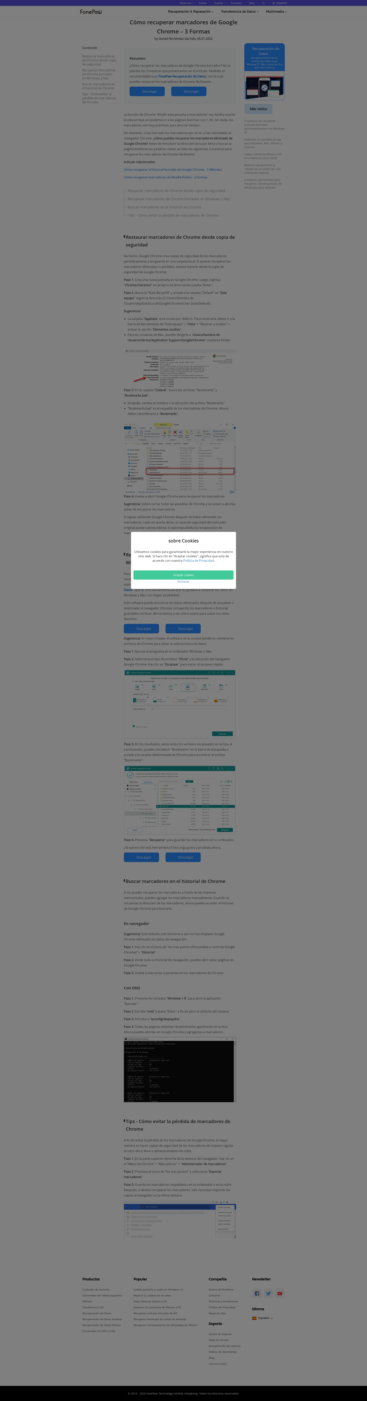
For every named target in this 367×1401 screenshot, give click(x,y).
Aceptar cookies (184, 575)
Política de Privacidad (198, 560)
